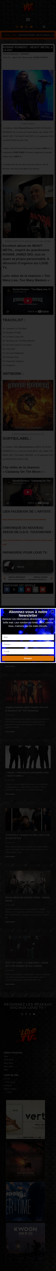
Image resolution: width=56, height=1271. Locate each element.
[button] (52, 612)
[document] (28, 635)
